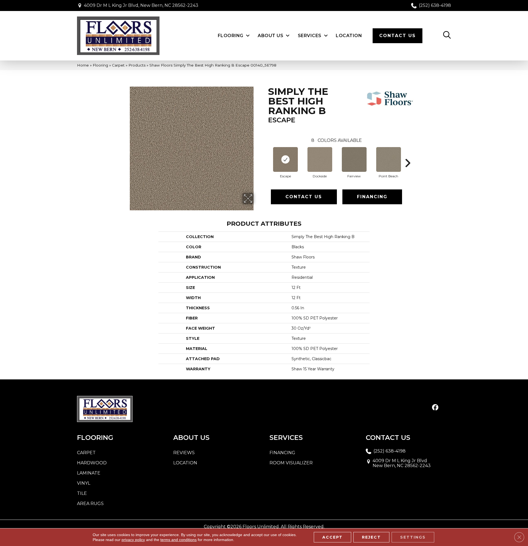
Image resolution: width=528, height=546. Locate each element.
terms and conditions (178, 539)
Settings (413, 537)
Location (185, 462)
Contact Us (303, 196)
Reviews (184, 452)
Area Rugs (90, 503)
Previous (265, 155)
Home (83, 65)
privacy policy (133, 539)
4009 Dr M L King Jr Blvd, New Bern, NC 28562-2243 (141, 5)
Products (136, 65)
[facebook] (435, 407)
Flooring (100, 65)
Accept (332, 537)
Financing (372, 196)
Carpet (118, 65)
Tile (82, 493)
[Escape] (285, 159)
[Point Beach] (388, 159)
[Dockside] (320, 159)
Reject (371, 537)
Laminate (88, 473)
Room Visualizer (291, 462)
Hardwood (92, 462)
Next (407, 155)
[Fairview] (354, 159)
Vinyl (83, 483)
